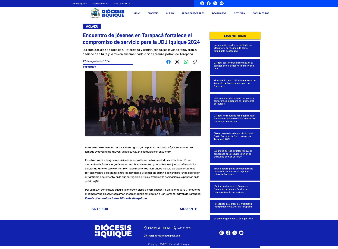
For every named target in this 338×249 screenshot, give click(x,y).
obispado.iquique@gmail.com (164, 235)
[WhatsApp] (186, 62)
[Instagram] (202, 3)
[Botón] (235, 47)
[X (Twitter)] (177, 62)
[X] (215, 3)
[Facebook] (209, 3)
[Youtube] (222, 3)
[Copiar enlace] (195, 62)
